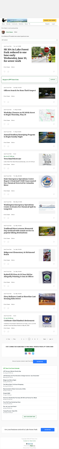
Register (47, 24)
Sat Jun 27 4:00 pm (9, 156)
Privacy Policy (33, 447)
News (3, 24)
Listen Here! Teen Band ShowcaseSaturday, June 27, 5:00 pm (19, 161)
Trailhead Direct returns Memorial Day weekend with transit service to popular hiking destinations (19, 230)
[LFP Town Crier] (14, 20)
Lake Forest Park (7, 46)
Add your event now (29, 416)
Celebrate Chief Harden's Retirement (19, 321)
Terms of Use (26, 447)
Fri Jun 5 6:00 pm (8, 318)
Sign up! (29, 350)
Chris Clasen (7, 67)
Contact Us (26, 441)
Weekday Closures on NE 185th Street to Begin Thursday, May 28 (19, 114)
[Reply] (9, 71)
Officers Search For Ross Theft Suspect (20, 90)
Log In (53, 24)
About (26, 24)
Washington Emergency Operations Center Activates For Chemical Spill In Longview (20, 207)
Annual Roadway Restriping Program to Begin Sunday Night (19, 136)
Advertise (21, 24)
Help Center (33, 441)
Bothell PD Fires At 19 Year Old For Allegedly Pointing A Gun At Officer (19, 275)
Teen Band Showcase (12, 159)
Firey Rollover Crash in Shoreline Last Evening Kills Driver (20, 298)
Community (14, 24)
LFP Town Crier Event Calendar (11, 368)
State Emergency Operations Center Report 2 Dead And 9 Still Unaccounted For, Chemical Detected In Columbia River (20, 182)
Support (53, 79)
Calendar (8, 24)
